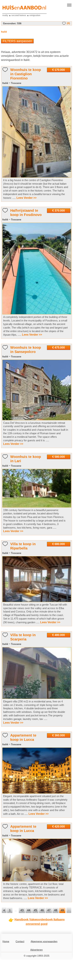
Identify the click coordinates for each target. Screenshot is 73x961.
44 (28, 910)
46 (42, 910)
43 (22, 910)
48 (55, 910)
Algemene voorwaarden (44, 941)
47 (48, 910)
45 (35, 910)
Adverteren (36, 949)
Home (5, 941)
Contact (20, 941)
